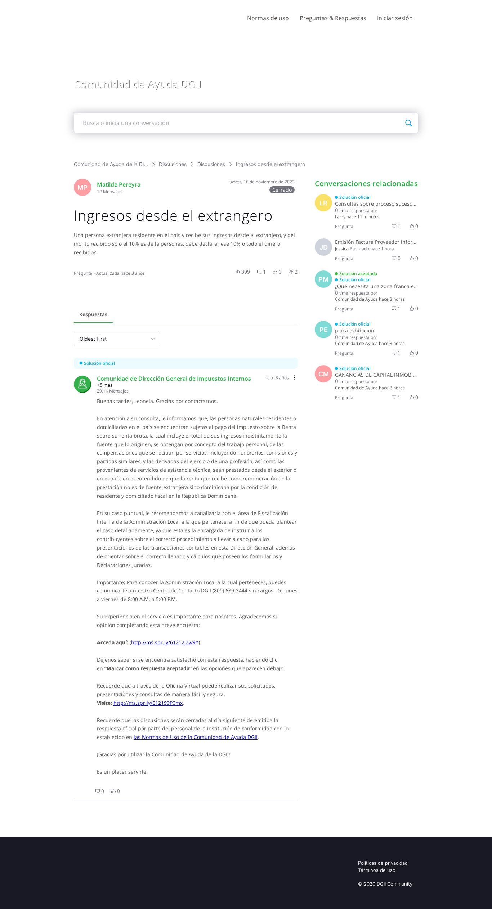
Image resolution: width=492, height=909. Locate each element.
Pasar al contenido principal (39, 5)
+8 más (105, 385)
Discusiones (173, 164)
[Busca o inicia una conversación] (408, 123)
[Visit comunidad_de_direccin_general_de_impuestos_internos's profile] (82, 384)
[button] (243, 272)
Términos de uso (376, 870)
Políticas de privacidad (383, 863)
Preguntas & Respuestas (333, 18)
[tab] (93, 315)
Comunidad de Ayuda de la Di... (111, 164)
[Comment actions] (295, 378)
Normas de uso (268, 18)
